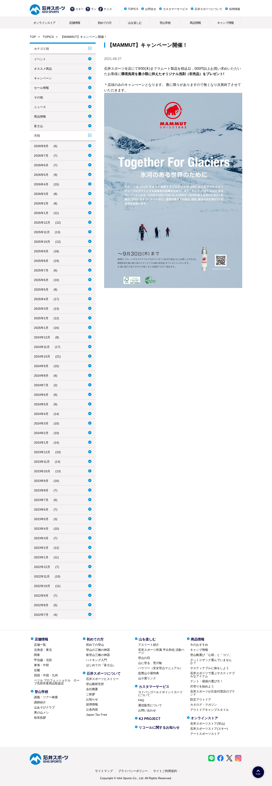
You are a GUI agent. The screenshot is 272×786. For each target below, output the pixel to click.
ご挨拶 (90, 694)
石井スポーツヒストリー (102, 679)
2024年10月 (42, 356)
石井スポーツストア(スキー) (209, 728)
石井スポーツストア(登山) (207, 723)
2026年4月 (41, 184)
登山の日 (144, 658)
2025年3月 (41, 308)
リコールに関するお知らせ (159, 727)
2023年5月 (41, 519)
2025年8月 (41, 260)
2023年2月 (41, 547)
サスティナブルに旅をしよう (209, 668)
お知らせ (92, 699)
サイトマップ (104, 771)
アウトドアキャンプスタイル (209, 709)
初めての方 (105, 22)
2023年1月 (41, 557)
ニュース (40, 107)
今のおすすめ (199, 644)
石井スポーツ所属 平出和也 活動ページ (161, 651)
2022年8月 (41, 605)
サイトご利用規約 (165, 771)
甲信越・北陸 (43, 660)
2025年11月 (42, 232)
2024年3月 (41, 423)
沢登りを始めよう (202, 686)
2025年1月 (41, 327)
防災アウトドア (200, 699)
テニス (108, 9)
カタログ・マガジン (203, 704)
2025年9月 (41, 251)
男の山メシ (41, 712)
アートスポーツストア (205, 733)
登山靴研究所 (95, 684)
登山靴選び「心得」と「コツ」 (211, 655)
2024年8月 (41, 375)
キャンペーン (43, 78)
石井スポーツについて (208, 9)
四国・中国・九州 (46, 675)
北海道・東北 (43, 649)
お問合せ (150, 9)
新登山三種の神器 (98, 655)
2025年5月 (41, 289)
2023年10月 (42, 471)
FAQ (141, 700)
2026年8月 (41, 146)
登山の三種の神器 (98, 649)
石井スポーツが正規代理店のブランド (212, 693)
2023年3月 (41, 538)
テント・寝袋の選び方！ (206, 681)
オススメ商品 (43, 68)
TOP (33, 36)
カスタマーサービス (175, 9)
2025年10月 (42, 241)
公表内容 (92, 709)
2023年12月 (42, 452)
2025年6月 (41, 280)
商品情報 (195, 22)
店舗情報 (74, 22)
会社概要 (92, 689)
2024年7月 (41, 385)
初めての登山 (95, 644)
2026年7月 (41, 155)
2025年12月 (42, 222)
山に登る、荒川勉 (150, 663)
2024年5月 (41, 404)
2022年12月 (42, 567)
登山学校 (165, 22)
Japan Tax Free (96, 714)
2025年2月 (41, 318)
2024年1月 (41, 442)
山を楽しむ (135, 22)
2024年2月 (41, 433)
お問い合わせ (147, 710)
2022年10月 (42, 586)
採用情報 (234, 9)
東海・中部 (41, 665)
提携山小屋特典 (148, 673)
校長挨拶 (40, 717)
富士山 (38, 126)
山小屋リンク (147, 678)
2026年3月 (41, 194)
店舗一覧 (40, 644)
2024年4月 (41, 414)
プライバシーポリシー (133, 771)
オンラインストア (44, 22)
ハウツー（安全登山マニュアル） (160, 668)
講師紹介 (40, 702)
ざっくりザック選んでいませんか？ (211, 661)
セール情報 (41, 87)
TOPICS (133, 9)
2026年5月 (41, 174)
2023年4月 (41, 528)
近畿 (37, 670)
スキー (79, 9)
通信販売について (150, 705)
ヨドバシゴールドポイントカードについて (160, 693)
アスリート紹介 (148, 644)
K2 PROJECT (149, 719)
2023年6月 (41, 509)
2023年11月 (42, 461)
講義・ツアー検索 (46, 697)
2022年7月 (41, 614)
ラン (93, 9)
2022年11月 (42, 576)
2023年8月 (41, 490)
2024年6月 (41, 394)
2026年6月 (41, 165)
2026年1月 (41, 213)
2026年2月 (41, 203)
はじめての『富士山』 (101, 665)
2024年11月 (42, 347)
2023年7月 (41, 500)
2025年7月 (41, 270)
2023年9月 (41, 480)
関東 (37, 655)
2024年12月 (42, 337)
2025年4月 (41, 299)
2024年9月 (41, 366)
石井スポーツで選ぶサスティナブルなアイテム (212, 674)
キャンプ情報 (225, 22)
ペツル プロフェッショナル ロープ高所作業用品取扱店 (56, 682)
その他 (38, 97)
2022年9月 (41, 595)
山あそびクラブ (44, 707)
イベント (40, 59)
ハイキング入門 (96, 660)
